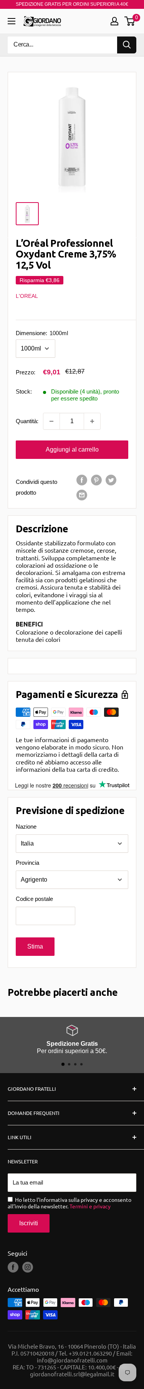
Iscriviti (28, 1223)
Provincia (27, 862)
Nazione (26, 826)
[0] (130, 21)
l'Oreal (27, 296)
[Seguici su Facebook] (13, 1267)
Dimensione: (42, 333)
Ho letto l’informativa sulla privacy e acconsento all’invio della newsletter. (69, 1203)
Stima (35, 946)
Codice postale (34, 899)
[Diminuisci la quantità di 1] (51, 421)
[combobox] (62, 45)
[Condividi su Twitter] (111, 479)
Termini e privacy (90, 1206)
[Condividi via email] (81, 494)
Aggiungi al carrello (72, 449)
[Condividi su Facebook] (81, 479)
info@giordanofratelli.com (72, 1360)
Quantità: (27, 421)
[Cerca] (126, 45)
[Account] (114, 21)
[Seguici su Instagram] (27, 1267)
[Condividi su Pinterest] (96, 479)
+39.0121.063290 (90, 1353)
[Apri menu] (11, 21)
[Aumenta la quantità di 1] (92, 421)
